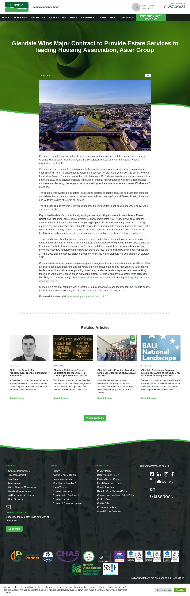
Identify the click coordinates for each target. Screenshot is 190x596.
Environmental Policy (107, 507)
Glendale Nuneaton (62, 499)
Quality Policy (104, 503)
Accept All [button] (180, 590)
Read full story (17, 398)
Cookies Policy (104, 499)
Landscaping (14, 483)
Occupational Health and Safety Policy (115, 495)
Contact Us (106, 17)
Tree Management (17, 475)
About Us (37, 17)
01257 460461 (174, 7)
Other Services (15, 499)
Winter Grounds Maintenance (22, 487)
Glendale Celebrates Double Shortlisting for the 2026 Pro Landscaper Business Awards (70, 373)
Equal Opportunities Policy (110, 483)
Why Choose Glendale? (64, 483)
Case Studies (57, 17)
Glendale (44, 169)
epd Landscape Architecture (21, 495)
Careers (87, 17)
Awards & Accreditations (64, 475)
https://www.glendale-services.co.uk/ (86, 296)
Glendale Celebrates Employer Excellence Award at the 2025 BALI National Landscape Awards (160, 373)
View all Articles (95, 418)
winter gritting (131, 277)
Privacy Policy (104, 471)
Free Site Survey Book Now (151, 17)
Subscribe (14, 529)
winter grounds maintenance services (94, 277)
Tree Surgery (14, 479)
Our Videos (127, 17)
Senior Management (62, 479)
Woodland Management (19, 491)
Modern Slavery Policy (108, 479)
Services (19, 17)
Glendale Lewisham (62, 491)
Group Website (60, 487)
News (73, 17)
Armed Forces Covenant (109, 511)
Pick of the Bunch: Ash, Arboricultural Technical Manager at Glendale (28, 373)
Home (5, 17)
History (56, 471)
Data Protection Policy (108, 475)
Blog (147, 75)
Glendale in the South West (66, 495)
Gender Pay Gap (105, 487)
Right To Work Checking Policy (112, 491)
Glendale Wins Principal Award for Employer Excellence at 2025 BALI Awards (116, 373)
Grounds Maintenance (19, 471)
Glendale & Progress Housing (67, 503)
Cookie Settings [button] (164, 590)
